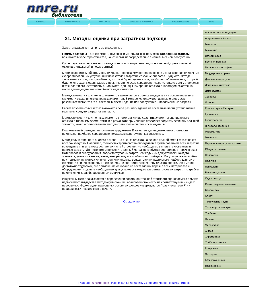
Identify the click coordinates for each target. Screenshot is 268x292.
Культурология (213, 119)
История (210, 102)
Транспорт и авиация (218, 207)
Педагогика (212, 154)
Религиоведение (215, 172)
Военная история (215, 61)
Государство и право (217, 73)
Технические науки (216, 201)
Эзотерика (211, 254)
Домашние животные (217, 84)
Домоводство (213, 90)
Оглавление (131, 201)
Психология (212, 166)
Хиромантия (212, 236)
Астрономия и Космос (218, 38)
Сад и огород (213, 178)
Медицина (211, 137)
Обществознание (215, 149)
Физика (209, 219)
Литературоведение (217, 125)
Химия (209, 230)
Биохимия (211, 49)
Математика (212, 131)
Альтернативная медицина (221, 32)
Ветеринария (213, 55)
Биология (210, 44)
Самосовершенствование (220, 184)
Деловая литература (217, 79)
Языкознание (213, 265)
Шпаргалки (211, 248)
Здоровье (210, 96)
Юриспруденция (215, 259)
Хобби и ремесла (215, 242)
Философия (212, 224)
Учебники (210, 213)
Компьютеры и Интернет (220, 108)
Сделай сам (212, 189)
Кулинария (211, 114)
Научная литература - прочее (223, 143)
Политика (210, 160)
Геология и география (218, 67)
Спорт (208, 195)
